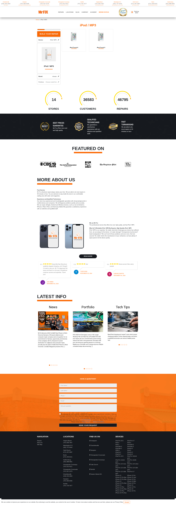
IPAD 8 (117, 450)
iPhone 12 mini (131, 477)
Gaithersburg (170, 1)
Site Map (39, 444)
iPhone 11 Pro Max (120, 477)
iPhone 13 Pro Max (121, 483)
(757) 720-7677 (82, 3)
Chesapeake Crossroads (44, 1)
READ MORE (88, 256)
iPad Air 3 (130, 448)
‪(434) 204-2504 (5, 3)
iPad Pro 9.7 (130, 440)
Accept (127, 502)
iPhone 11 (118, 475)
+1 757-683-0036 (85, 420)
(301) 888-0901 (170, 3)
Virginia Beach (99, 1)
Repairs (61, 12)
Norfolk (82, 1)
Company (85, 12)
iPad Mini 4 (118, 446)
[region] (88, 128)
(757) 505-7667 (99, 3)
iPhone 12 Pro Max (121, 479)
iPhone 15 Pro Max (121, 493)
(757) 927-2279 (44, 3)
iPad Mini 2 (118, 448)
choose (47, 76)
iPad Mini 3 (130, 446)
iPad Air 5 (130, 454)
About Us (39, 442)
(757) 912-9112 (63, 3)
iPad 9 (129, 450)
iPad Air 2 (118, 452)
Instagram (94, 440)
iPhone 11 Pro (131, 475)
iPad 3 (129, 442)
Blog (77, 12)
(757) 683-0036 (24, 3)
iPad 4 (117, 442)
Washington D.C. (117, 1)
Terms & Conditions (98, 422)
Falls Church (135, 1)
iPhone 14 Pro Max (121, 489)
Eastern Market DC (96, 474)
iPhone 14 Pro (131, 487)
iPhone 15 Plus (119, 491)
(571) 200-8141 (152, 3)
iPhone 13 (118, 485)
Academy (93, 12)
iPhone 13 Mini (131, 481)
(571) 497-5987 (135, 3)
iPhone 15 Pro (131, 491)
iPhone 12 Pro (131, 479)
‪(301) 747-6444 (117, 3)
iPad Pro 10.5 (119, 440)
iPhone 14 (130, 485)
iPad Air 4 (118, 454)
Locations (69, 12)
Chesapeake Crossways (63, 1)
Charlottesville (6, 1)
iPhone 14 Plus (119, 487)
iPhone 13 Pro (131, 483)
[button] (53, 334)
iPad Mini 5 (130, 444)
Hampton (25, 1)
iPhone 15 (130, 489)
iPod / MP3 (47, 40)
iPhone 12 (118, 481)
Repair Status (104, 12)
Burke (153, 1)
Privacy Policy (86, 422)
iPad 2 (117, 444)
